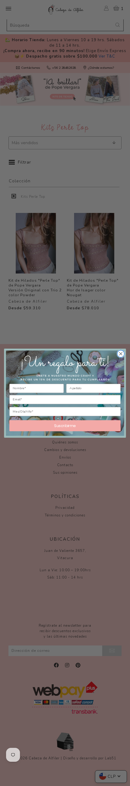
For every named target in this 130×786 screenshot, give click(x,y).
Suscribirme (65, 425)
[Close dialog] (121, 353)
